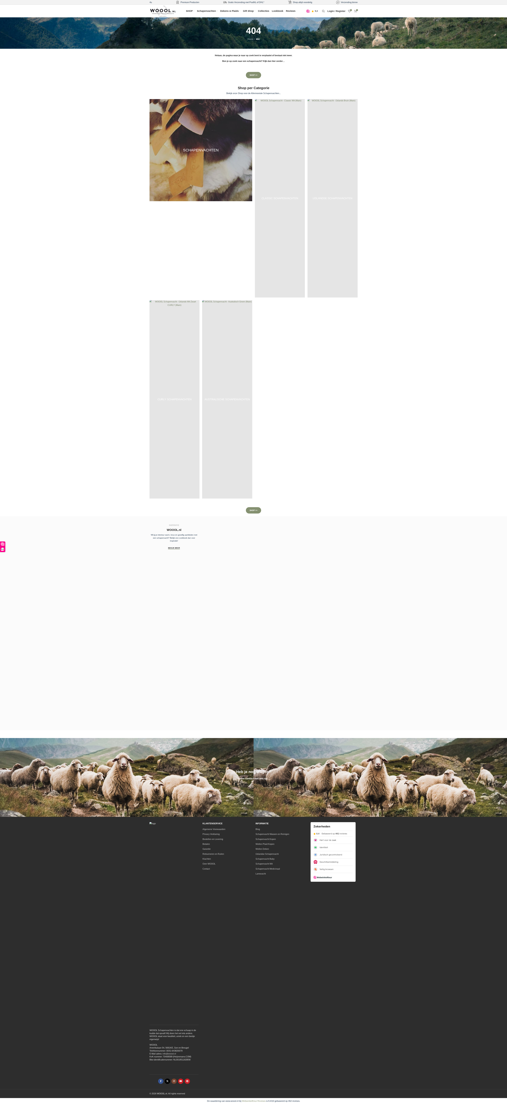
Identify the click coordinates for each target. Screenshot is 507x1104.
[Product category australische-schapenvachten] (227, 399)
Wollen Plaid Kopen (265, 844)
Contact (206, 869)
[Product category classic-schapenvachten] (280, 198)
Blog (258, 829)
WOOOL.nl (162, 1093)
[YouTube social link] (180, 1081)
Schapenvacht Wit (264, 864)
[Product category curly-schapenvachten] (175, 399)
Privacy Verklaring (211, 834)
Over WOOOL (209, 864)
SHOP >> (253, 75)
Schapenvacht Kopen (266, 839)
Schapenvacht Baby (265, 859)
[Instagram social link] (174, 1081)
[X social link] (167, 1081)
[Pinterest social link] (187, 1081)
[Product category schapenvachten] (201, 150)
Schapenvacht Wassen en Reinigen (272, 834)
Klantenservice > (253, 787)
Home (250, 39)
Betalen (206, 844)
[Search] (323, 11)
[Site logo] (163, 11)
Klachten (207, 859)
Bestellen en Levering (213, 839)
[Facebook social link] (160, 1081)
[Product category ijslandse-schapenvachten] (333, 198)
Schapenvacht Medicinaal (268, 869)
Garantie (207, 849)
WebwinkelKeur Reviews (254, 1101)
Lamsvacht (261, 874)
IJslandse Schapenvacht (267, 854)
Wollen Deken (262, 849)
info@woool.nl (169, 1054)
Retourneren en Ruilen (213, 854)
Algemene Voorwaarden (214, 829)
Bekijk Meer (174, 548)
